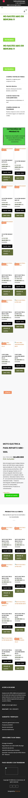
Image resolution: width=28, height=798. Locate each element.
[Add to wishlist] (10, 150)
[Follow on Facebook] (11, 786)
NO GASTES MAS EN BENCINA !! (13, 18)
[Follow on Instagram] (4, 1)
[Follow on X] (6, 1)
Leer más (19, 178)
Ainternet (17, 791)
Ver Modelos (9, 40)
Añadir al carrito (12, 495)
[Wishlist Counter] (21, 10)
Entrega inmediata (7, 743)
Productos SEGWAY (7, 725)
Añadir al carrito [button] (6, 178)
